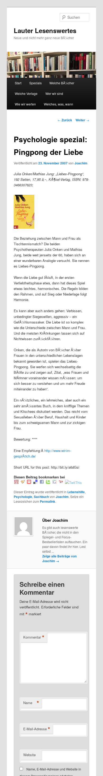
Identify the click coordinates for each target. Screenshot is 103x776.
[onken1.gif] (24, 227)
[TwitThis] (73, 482)
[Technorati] (48, 482)
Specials (35, 83)
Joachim (80, 163)
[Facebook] (42, 482)
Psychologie (23, 496)
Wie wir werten (25, 104)
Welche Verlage (26, 93)
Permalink (47, 501)
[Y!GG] (23, 482)
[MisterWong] (16, 482)
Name (31, 703)
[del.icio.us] (35, 482)
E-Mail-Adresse (36, 729)
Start (18, 83)
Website (29, 754)
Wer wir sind (54, 93)
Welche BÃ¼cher (61, 83)
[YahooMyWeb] (61, 482)
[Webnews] (29, 482)
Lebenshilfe (76, 491)
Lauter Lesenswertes (45, 30)
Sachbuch (41, 496)
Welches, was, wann (58, 104)
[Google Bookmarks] (54, 482)
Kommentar (33, 637)
